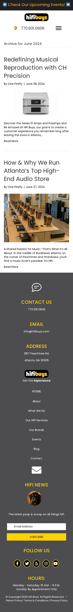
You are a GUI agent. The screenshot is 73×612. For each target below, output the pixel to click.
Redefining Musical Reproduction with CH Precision (35, 67)
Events (36, 439)
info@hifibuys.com (36, 331)
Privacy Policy (59, 600)
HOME (36, 391)
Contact (36, 458)
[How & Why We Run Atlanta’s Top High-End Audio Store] (36, 218)
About (37, 401)
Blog (36, 449)
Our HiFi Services (37, 420)
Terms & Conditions (36, 600)
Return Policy (14, 600)
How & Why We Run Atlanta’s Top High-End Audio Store (32, 170)
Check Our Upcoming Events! (36, 4)
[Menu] (58, 28)
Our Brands (36, 430)
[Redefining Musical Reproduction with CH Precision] (36, 103)
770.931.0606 (32, 28)
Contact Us (36, 302)
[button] (36, 537)
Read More (11, 141)
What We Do (36, 411)
